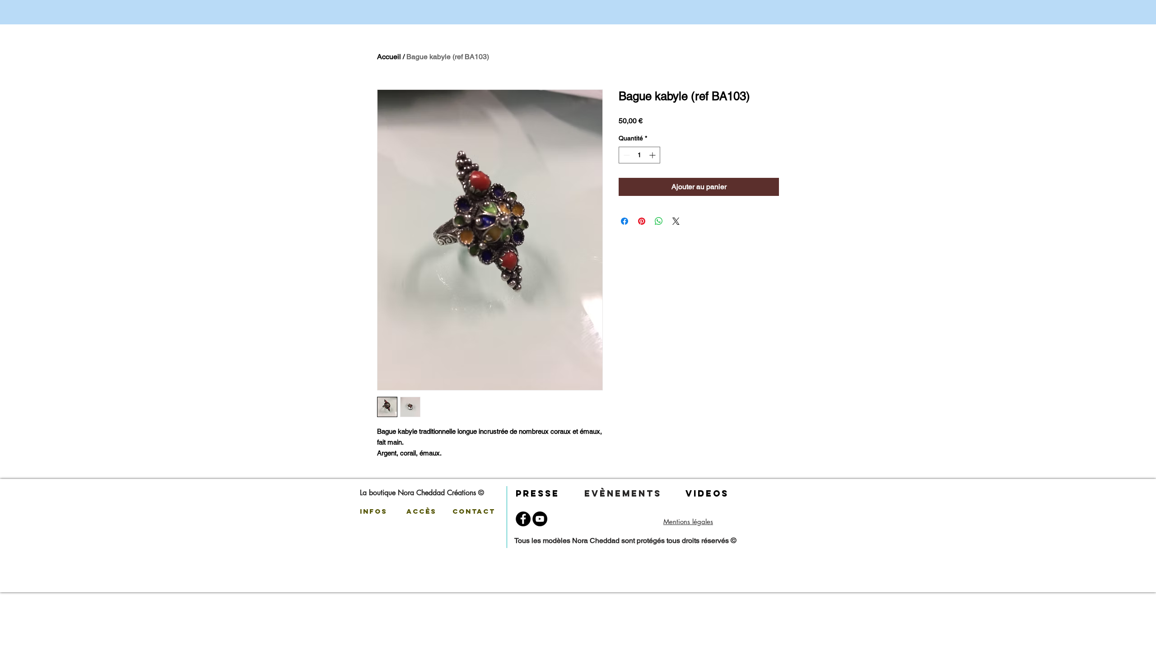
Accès (423, 511)
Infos (373, 511)
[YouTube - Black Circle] (539, 518)
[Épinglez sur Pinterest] (641, 221)
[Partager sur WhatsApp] (658, 221)
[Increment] (653, 155)
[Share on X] (676, 221)
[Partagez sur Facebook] (624, 221)
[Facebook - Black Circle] (523, 518)
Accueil (389, 56)
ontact (479, 511)
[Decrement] (625, 155)
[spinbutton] (639, 155)
